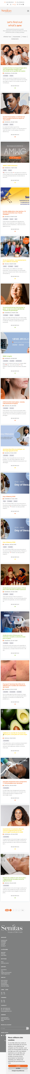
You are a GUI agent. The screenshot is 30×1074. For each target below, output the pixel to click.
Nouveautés (16, 36)
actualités (5, 360)
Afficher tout (7, 36)
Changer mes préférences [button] (18, 1070)
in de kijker (5, 75)
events (4, 170)
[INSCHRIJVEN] (27, 1028)
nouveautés (12, 691)
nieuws (11, 75)
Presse (24, 36)
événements (18, 360)
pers (16, 219)
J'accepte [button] (18, 1066)
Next (23, 910)
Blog (4, 501)
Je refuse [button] (18, 1068)
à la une (11, 408)
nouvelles (17, 315)
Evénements (15, 39)
